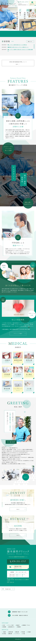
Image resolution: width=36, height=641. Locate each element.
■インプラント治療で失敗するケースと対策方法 (17, 44)
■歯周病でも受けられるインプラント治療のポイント (18, 47)
